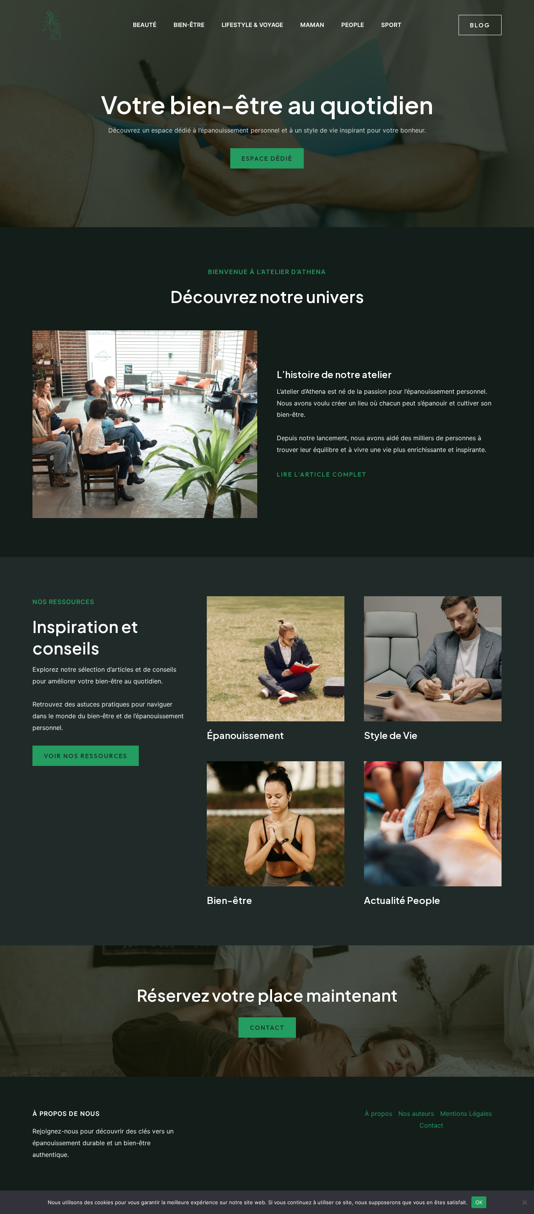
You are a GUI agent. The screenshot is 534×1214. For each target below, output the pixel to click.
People (352, 25)
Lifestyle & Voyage (252, 25)
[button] (480, 25)
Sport (391, 25)
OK (479, 1202)
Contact (431, 1125)
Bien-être (189, 25)
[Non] (524, 1202)
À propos (378, 1113)
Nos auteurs (416, 1113)
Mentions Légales (466, 1113)
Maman (312, 25)
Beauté (144, 25)
